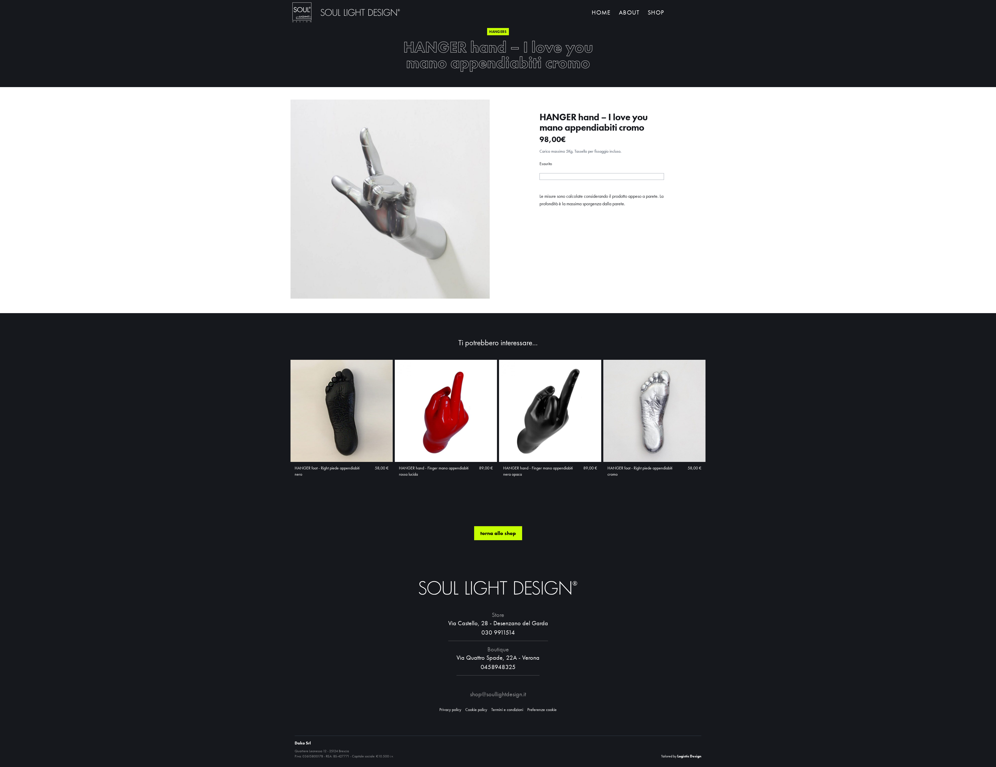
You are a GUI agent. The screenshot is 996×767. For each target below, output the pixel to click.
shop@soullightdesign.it (498, 694)
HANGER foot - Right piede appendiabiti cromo (639, 471)
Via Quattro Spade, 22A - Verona (498, 657)
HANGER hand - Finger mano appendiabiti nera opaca (538, 471)
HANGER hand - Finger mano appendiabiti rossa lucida (433, 471)
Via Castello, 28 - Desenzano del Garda (498, 623)
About (629, 12)
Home (601, 12)
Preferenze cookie (542, 709)
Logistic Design (689, 756)
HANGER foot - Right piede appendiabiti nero (327, 471)
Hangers (498, 31)
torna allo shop (498, 533)
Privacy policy (450, 709)
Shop (656, 12)
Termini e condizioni (507, 709)
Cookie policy (476, 709)
